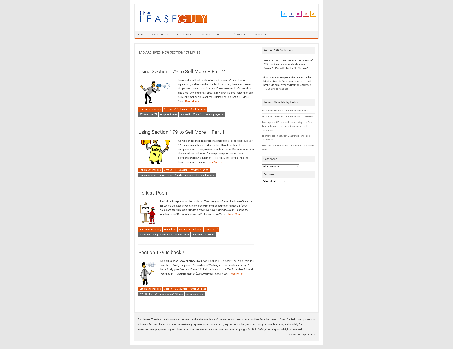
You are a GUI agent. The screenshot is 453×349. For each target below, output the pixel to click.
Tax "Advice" (211, 229)
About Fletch (160, 34)
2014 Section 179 (148, 294)
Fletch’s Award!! (236, 34)
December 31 (182, 234)
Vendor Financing (199, 170)
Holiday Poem (153, 193)
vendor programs (214, 114)
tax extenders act (194, 294)
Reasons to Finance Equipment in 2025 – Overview (287, 116)
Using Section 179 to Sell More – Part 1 (181, 132)
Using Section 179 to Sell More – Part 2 (181, 71)
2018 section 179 (148, 114)
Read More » (192, 101)
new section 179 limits (191, 114)
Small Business (198, 109)
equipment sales (168, 114)
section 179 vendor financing (200, 175)
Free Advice (170, 229)
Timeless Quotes (262, 34)
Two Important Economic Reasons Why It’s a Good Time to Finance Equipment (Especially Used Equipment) (287, 126)
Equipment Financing (150, 109)
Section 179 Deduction (175, 109)
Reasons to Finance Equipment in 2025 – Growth (286, 110)
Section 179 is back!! (161, 252)
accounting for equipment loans (156, 234)
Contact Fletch (209, 34)
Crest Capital (184, 34)
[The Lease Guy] (173, 24)
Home (141, 34)
